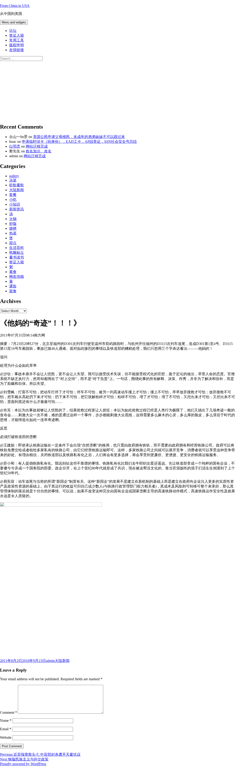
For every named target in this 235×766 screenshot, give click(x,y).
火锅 (13, 219)
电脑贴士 (16, 252)
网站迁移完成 (37, 146)
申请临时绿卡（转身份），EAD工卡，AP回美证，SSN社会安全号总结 (79, 141)
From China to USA (15, 6)
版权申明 (16, 45)
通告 (13, 286)
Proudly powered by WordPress (23, 764)
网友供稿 (16, 276)
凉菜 (13, 180)
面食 (13, 291)
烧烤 (13, 228)
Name (5, 720)
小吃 (13, 199)
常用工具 (16, 40)
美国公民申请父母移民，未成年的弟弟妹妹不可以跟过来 (79, 137)
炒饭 (13, 224)
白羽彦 (14, 146)
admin (50, 661)
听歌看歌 (16, 185)
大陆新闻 (16, 190)
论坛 (13, 31)
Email (5, 729)
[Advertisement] (34, 89)
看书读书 (16, 257)
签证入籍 (16, 35)
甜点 (13, 243)
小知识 (14, 204)
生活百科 (16, 248)
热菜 (13, 233)
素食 (13, 272)
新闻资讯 (16, 209)
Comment (8, 712)
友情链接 (16, 50)
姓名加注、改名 (38, 151)
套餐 (13, 195)
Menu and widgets (14, 22)
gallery (14, 176)
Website (5, 737)
